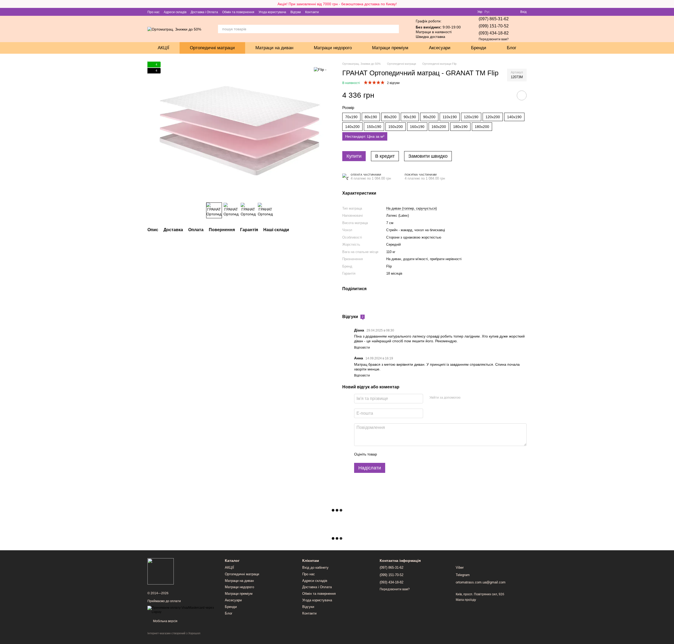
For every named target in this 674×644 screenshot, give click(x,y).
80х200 (390, 117)
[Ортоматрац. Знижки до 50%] (160, 571)
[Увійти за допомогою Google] (475, 398)
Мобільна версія (164, 621)
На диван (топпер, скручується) (411, 208)
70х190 (351, 117)
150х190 (374, 127)
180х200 (482, 127)
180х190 (460, 127)
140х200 (352, 127)
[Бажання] (506, 12)
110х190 (450, 117)
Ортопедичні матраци (212, 47)
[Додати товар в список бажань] (522, 95)
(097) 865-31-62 (494, 19)
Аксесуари (439, 47)
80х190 (371, 117)
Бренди (478, 47)
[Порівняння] (497, 12)
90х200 (429, 117)
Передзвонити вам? (494, 39)
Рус (487, 11)
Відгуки (295, 12)
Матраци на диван (274, 47)
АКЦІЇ (163, 47)
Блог (511, 47)
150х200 (395, 127)
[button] (669, 4)
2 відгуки (393, 83)
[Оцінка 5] (419, 454)
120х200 (492, 117)
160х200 (439, 127)
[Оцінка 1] (385, 454)
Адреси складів (175, 12)
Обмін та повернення (238, 12)
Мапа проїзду (466, 600)
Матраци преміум (390, 47)
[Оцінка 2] (394, 454)
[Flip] (320, 69)
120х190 (471, 117)
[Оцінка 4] (411, 454)
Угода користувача (272, 12)
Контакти (312, 12)
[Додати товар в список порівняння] (507, 95)
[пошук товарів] (394, 29)
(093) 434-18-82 (494, 33)
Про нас (153, 12)
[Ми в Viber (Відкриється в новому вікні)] (326, 12)
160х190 (417, 127)
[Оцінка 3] (402, 454)
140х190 (514, 117)
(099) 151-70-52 (494, 26)
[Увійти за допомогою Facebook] (466, 398)
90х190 (410, 117)
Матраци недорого (333, 47)
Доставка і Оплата (204, 12)
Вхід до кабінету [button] (315, 567)
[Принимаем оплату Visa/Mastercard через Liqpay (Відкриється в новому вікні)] (182, 610)
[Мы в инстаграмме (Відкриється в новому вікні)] (339, 12)
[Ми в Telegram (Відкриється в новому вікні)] (332, 12)
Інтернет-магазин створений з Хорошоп (173, 633)
